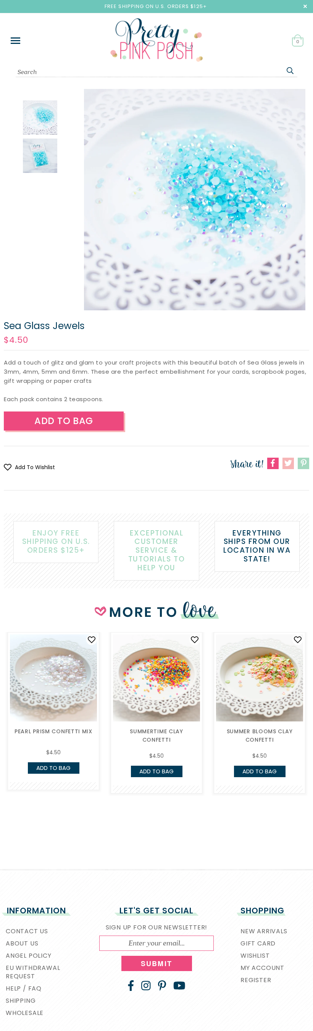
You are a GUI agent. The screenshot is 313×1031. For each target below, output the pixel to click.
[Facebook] (131, 985)
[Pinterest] (162, 985)
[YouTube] (179, 985)
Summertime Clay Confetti (156, 736)
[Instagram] (146, 985)
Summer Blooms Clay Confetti (260, 736)
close (305, 6)
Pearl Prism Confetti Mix (53, 731)
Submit (156, 963)
